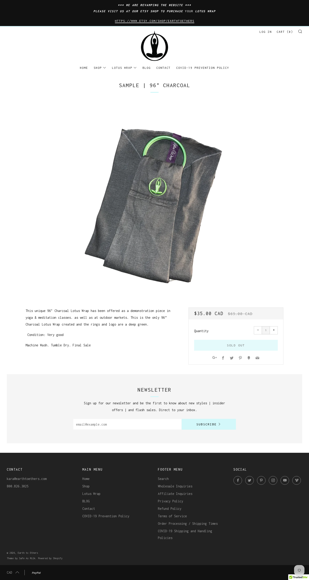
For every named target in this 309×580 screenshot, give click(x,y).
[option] (154, 197)
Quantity (201, 331)
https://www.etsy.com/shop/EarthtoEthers (154, 21)
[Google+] (214, 358)
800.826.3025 (18, 486)
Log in (265, 32)
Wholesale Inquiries (175, 486)
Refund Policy (169, 508)
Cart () (285, 32)
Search (163, 479)
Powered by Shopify (50, 558)
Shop (98, 68)
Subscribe (206, 424)
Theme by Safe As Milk (21, 558)
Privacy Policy (170, 501)
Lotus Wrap (122, 68)
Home (84, 68)
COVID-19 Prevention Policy (202, 68)
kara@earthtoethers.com (27, 479)
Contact (163, 68)
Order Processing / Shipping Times (188, 523)
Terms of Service (172, 516)
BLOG (147, 68)
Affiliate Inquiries (175, 494)
